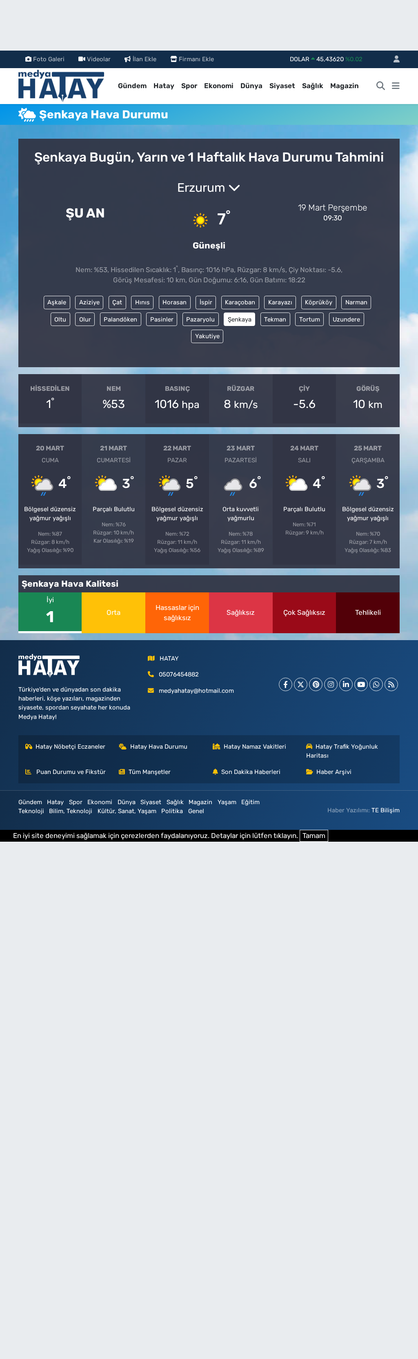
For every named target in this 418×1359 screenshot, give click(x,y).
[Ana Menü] (396, 86)
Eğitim (250, 802)
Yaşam (227, 802)
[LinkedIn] (346, 684)
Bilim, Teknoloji (70, 811)
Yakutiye (207, 336)
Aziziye (89, 302)
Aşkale (56, 302)
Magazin (344, 86)
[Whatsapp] (376, 684)
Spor (189, 86)
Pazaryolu (200, 319)
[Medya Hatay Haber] (61, 85)
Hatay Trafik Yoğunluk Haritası (342, 751)
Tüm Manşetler (150, 772)
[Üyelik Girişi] (393, 59)
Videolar (99, 59)
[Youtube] (361, 684)
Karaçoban (240, 302)
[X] (300, 684)
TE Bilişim (385, 810)
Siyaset (282, 86)
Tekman (275, 319)
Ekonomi (218, 86)
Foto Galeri (48, 59)
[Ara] (381, 86)
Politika (172, 811)
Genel (196, 811)
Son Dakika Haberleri (250, 772)
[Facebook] (285, 684)
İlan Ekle (144, 59)
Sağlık (312, 86)
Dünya (251, 86)
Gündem (132, 86)
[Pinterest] (315, 684)
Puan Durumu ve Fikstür (70, 772)
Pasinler (161, 319)
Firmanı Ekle (196, 59)
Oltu (60, 319)
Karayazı (280, 302)
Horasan (174, 302)
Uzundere (346, 319)
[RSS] (391, 684)
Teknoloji (31, 811)
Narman (356, 302)
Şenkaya (239, 319)
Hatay (163, 86)
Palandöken (120, 319)
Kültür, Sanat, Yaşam (127, 811)
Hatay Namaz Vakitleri (255, 746)
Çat (117, 302)
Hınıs (142, 302)
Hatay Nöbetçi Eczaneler (70, 746)
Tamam (313, 835)
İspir (206, 302)
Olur (85, 319)
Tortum (309, 319)
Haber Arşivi (333, 772)
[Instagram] (331, 684)
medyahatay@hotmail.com (196, 690)
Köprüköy (318, 302)
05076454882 (179, 674)
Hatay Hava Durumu (158, 746)
